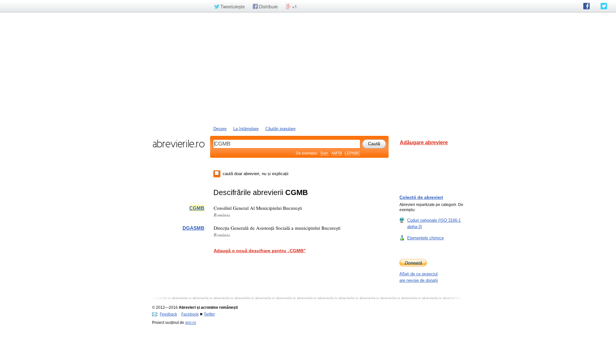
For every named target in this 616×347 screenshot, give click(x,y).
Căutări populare (280, 128)
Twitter (209, 314)
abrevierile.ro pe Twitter (604, 6)
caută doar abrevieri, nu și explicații (255, 173)
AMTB (336, 153)
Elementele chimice (425, 238)
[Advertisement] (308, 68)
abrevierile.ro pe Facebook (586, 6)
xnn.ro (190, 322)
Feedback (168, 314)
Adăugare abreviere (424, 142)
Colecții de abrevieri (421, 197)
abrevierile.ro (178, 143)
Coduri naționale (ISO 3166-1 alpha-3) (434, 223)
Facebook (190, 314)
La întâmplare (246, 128)
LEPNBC (352, 153)
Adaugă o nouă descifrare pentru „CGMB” (260, 250)
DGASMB (193, 228)
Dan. (325, 153)
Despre (220, 128)
